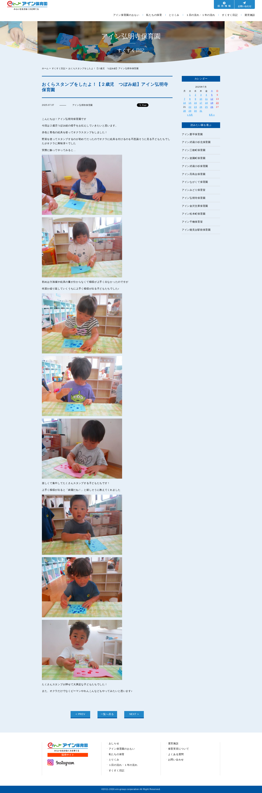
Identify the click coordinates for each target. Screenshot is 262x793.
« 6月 (190, 115)
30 (195, 111)
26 (211, 107)
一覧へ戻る (107, 714)
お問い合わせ (176, 759)
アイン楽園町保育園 (193, 158)
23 (195, 107)
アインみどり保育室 (193, 189)
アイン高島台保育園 (193, 174)
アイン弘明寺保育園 (193, 197)
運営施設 (250, 15)
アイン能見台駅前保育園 (196, 229)
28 (184, 111)
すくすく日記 (230, 15)
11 (206, 99)
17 (201, 103)
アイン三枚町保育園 (193, 150)
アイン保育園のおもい (126, 15)
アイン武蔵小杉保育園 (195, 166)
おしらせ (114, 743)
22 (190, 107)
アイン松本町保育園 (193, 213)
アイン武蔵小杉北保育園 (196, 142)
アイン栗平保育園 (192, 134)
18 (206, 103)
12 (211, 99)
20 (217, 103)
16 (195, 103)
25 (206, 107)
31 (201, 111)
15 (190, 103)
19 (211, 103)
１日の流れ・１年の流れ (200, 15)
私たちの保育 (154, 15)
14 (184, 103)
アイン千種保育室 (192, 221)
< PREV (80, 714)
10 (201, 99)
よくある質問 (176, 754)
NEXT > (134, 714)
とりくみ (174, 15)
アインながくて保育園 (195, 181)
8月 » (212, 115)
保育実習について (178, 748)
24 (201, 107)
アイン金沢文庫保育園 (195, 205)
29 (190, 111)
